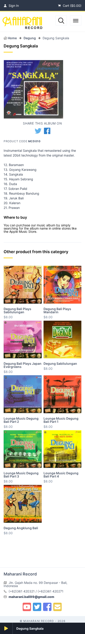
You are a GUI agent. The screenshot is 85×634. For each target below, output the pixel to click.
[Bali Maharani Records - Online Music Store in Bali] (43, 21)
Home (12, 38)
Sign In (13, 5)
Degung (30, 38)
